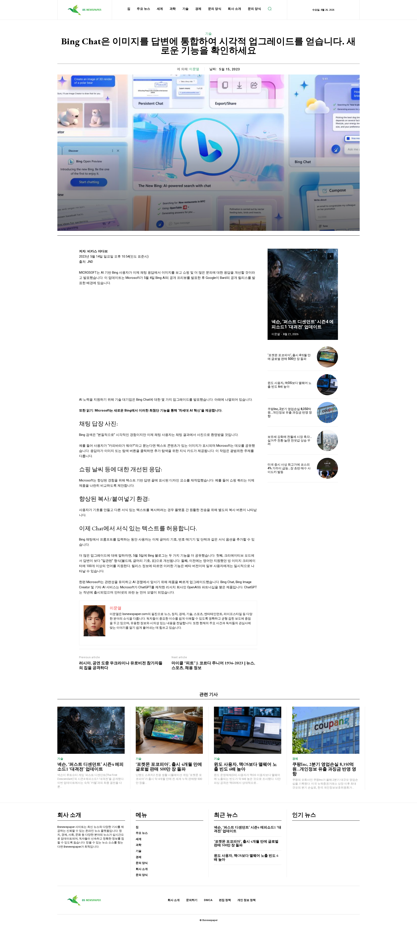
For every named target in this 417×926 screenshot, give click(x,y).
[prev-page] (322, 256)
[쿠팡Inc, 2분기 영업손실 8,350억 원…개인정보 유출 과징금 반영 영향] (327, 412)
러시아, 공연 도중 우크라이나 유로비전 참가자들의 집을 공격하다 (120, 665)
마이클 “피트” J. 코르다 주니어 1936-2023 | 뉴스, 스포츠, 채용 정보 (213, 665)
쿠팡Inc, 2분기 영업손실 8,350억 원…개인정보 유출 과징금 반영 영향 (290, 412)
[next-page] (330, 256)
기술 (208, 34)
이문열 (194, 69)
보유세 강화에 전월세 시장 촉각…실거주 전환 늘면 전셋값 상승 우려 (290, 440)
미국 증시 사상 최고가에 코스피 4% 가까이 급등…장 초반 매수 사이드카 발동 (289, 468)
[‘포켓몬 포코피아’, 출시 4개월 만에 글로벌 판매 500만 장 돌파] (327, 356)
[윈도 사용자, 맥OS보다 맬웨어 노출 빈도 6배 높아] (327, 384)
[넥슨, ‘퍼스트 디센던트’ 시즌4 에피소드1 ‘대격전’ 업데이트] (303, 294)
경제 (295, 758)
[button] (269, 9)
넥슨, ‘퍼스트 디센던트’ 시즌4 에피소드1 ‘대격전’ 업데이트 (302, 324)
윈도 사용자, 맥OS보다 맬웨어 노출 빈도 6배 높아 (245, 766)
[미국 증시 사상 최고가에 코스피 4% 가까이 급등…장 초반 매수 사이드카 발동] (327, 468)
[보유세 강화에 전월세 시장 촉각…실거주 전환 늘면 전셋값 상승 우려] (327, 440)
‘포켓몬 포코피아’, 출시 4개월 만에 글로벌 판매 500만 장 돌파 (289, 356)
